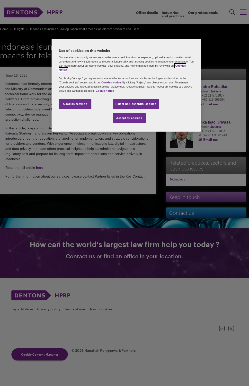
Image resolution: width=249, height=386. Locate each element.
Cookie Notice (105, 90)
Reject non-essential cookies (136, 103)
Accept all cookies (129, 118)
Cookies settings (75, 103)
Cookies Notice (111, 82)
